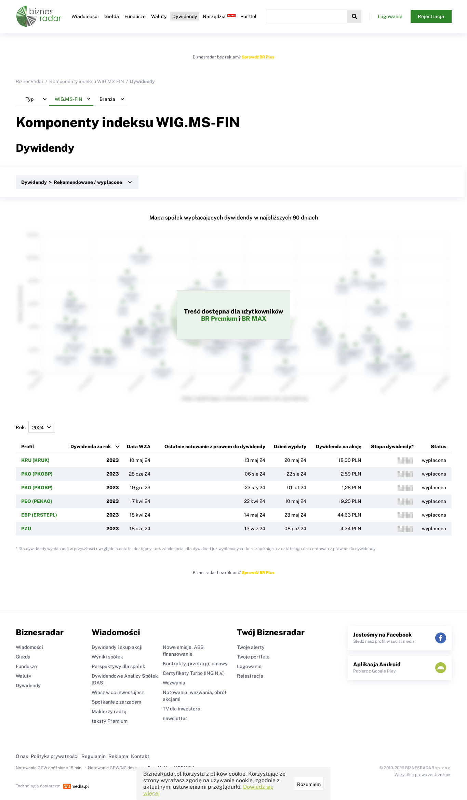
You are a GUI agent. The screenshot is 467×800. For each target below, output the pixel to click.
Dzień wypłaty (290, 446)
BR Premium (219, 318)
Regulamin (93, 756)
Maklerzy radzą (109, 711)
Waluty (159, 16)
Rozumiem (309, 784)
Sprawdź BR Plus (258, 57)
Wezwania (174, 682)
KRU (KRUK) (35, 460)
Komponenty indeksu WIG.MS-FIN (86, 81)
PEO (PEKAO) (36, 501)
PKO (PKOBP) (37, 474)
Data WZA (138, 446)
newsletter (175, 718)
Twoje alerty (251, 647)
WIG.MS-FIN (198, 122)
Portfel (248, 16)
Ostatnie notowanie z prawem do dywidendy (214, 446)
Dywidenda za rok (90, 446)
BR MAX (254, 318)
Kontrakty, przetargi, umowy (195, 663)
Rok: (21, 427)
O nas (22, 756)
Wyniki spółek (107, 656)
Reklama (118, 756)
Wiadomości (85, 16)
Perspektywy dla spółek (118, 666)
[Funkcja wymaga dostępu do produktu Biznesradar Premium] (405, 460)
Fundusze (135, 16)
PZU (26, 528)
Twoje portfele (253, 656)
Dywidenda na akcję (338, 446)
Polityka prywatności (55, 756)
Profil (27, 446)
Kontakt (140, 756)
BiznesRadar (29, 81)
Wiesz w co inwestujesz (118, 692)
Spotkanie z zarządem (116, 702)
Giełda (111, 16)
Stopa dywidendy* (392, 446)
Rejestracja (431, 16)
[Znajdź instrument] (354, 16)
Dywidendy (184, 16)
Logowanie (390, 16)
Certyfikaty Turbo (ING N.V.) (194, 673)
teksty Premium (110, 721)
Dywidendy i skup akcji (117, 647)
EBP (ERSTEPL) (39, 515)
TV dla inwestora (181, 708)
